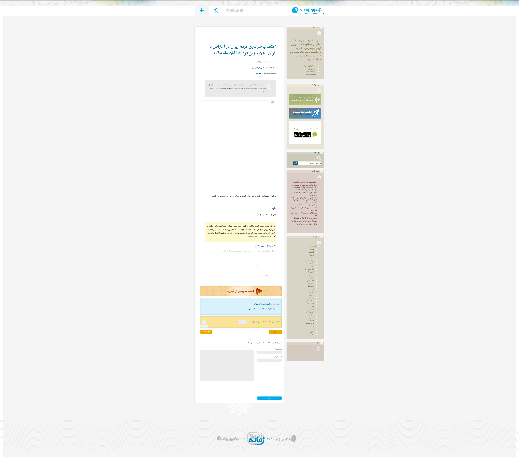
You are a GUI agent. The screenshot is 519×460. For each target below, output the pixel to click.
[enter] (216, 11)
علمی (312, 306)
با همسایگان (310, 272)
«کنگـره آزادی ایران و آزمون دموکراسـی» (304, 182)
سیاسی (255, 304)
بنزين (250, 309)
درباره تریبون (312, 68)
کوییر (312, 334)
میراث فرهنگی (309, 323)
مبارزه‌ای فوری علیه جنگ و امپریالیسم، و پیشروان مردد (304, 194)
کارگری (312, 332)
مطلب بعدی (206, 332)
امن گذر (312, 258)
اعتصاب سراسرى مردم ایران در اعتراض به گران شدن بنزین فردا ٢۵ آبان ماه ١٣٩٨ (242, 50)
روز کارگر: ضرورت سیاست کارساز (306, 205)
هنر (313, 326)
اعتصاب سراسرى (258, 309)
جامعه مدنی (310, 280)
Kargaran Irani (242, 322)
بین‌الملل (311, 275)
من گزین (311, 317)
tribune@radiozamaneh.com (259, 237)
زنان (313, 289)
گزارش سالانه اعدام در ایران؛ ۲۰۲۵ (306, 224)
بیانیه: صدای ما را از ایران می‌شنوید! (305, 218)
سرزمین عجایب (309, 292)
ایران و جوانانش (309, 269)
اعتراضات (268, 309)
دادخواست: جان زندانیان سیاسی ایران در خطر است (304, 209)
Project (269, 439)
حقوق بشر (311, 283)
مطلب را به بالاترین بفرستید (265, 246)
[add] (202, 11)
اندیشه (312, 263)
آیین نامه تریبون (311, 71)
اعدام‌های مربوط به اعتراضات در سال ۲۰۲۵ (303, 221)
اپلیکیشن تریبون (310, 74)
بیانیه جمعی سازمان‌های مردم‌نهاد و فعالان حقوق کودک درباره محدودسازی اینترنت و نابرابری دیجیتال (303, 200)
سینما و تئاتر (310, 300)
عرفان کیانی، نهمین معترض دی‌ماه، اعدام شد (304, 214)
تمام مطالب (262, 304)
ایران (268, 304)
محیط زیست (310, 315)
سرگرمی (312, 295)
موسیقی (311, 320)
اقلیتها (312, 255)
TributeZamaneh (308, 10)
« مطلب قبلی (276, 332)
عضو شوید (226, 89)
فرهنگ (312, 309)
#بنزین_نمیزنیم (258, 68)
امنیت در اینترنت (309, 261)
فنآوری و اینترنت (309, 312)
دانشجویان (310, 286)
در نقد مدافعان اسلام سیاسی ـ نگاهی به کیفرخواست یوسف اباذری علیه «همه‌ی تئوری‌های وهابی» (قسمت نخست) (304, 188)
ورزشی (312, 329)
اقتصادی (311, 252)
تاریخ (312, 278)
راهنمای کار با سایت (310, 66)
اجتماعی (311, 249)
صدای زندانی (310, 303)
